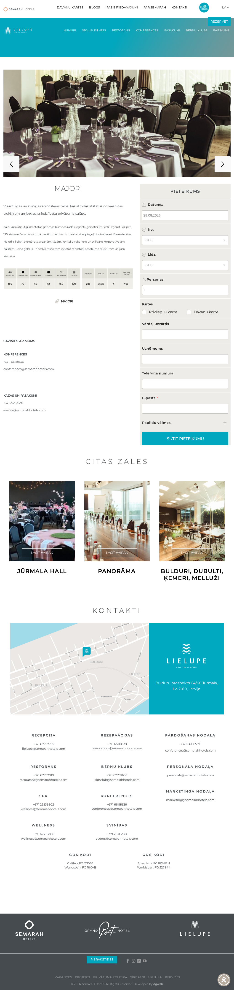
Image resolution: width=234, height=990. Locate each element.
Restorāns (121, 30)
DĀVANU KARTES (70, 7)
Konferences (147, 30)
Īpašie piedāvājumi (122, 7)
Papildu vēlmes (156, 423)
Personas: (156, 279)
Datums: (155, 204)
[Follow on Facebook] (128, 961)
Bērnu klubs (196, 30)
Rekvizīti (172, 977)
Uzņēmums (152, 348)
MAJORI (67, 301)
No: (151, 229)
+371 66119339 (117, 744)
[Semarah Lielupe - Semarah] (18, 9)
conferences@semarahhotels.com (28, 369)
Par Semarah (155, 7)
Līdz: (152, 254)
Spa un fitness (94, 30)
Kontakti (179, 7)
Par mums (221, 30)
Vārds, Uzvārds (155, 324)
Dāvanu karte (206, 312)
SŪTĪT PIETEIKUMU (185, 438)
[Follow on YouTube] (144, 961)
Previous (11, 164)
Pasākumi (172, 30)
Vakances (63, 977)
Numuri (70, 30)
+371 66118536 (117, 804)
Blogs (94, 7)
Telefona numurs (157, 373)
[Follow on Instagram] (133, 961)
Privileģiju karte (163, 312)
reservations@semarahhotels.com (117, 748)
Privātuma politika (110, 977)
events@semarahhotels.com (24, 410)
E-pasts (150, 398)
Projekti (82, 977)
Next (223, 164)
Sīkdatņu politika (146, 977)
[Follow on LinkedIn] (139, 961)
